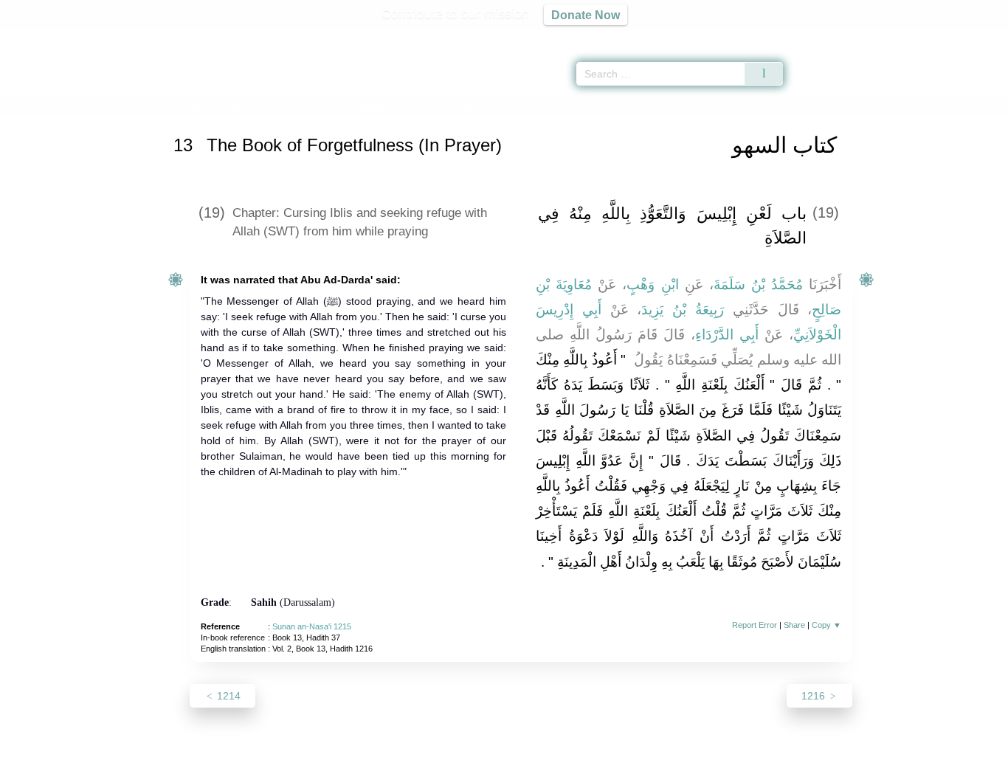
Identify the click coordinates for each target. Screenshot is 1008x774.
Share (794, 625)
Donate (600, 760)
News (388, 760)
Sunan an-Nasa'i (247, 105)
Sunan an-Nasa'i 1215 (311, 626)
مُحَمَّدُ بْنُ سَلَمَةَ (758, 284)
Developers (492, 760)
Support (432, 760)
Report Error (754, 625)
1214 (227, 696)
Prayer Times (920, 37)
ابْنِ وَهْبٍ (652, 284)
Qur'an (824, 37)
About (348, 760)
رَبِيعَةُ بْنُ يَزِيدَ (682, 309)
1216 (814, 696)
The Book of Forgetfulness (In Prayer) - (401, 105)
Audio (972, 37)
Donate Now (585, 14)
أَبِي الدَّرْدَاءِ (727, 334)
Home (188, 105)
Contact (551, 760)
